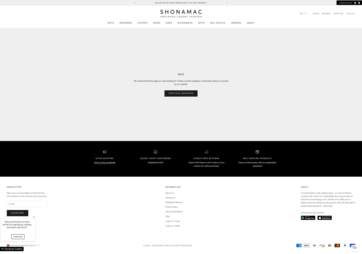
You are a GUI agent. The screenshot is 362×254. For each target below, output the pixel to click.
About (251, 23)
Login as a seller (172, 225)
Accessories (185, 23)
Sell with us (218, 23)
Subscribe (17, 213)
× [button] (33, 217)
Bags (169, 23)
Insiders (236, 23)
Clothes (143, 23)
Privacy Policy (171, 207)
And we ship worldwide (104, 162)
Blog (167, 216)
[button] (303, 13)
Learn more (17, 237)
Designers (126, 23)
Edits (110, 23)
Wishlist (350, 14)
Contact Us (170, 197)
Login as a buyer (172, 221)
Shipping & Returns (174, 202)
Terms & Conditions (174, 211)
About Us (169, 193)
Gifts (201, 23)
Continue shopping (181, 93)
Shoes (156, 23)
